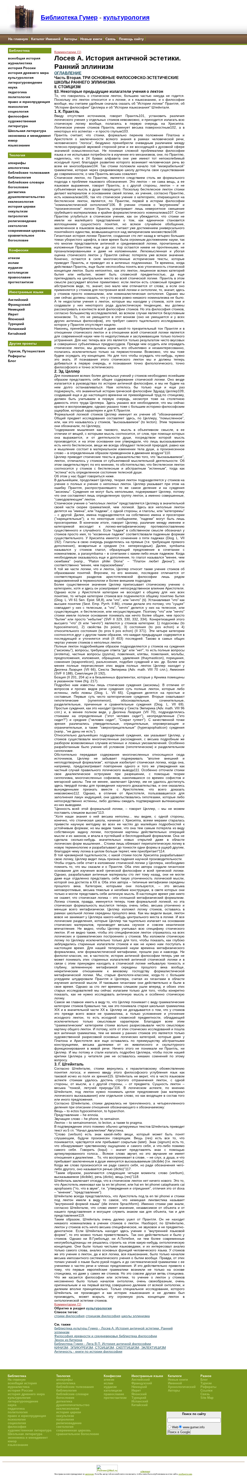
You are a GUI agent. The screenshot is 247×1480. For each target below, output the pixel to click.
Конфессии (18, 250)
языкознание (19, 145)
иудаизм (15, 267)
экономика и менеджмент (29, 136)
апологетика (18, 168)
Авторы (70, 39)
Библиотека (19, 50)
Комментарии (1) (67, 52)
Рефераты (17, 356)
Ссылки (206, 1390)
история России (22, 68)
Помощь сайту (131, 39)
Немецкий (16, 309)
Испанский (17, 329)
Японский (16, 319)
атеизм (14, 258)
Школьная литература (27, 131)
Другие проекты (23, 343)
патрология (18, 216)
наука (12, 87)
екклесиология (21, 201)
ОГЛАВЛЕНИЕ (68, 73)
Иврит (13, 314)
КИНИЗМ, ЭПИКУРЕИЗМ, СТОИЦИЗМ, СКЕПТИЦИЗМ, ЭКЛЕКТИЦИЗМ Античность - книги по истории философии (110, 1349)
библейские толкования (28, 172)
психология (18, 107)
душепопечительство (26, 197)
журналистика (20, 63)
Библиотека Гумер (69, 17)
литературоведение (25, 82)
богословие (18, 187)
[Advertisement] (29, 444)
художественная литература (29, 1430)
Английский (18, 300)
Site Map (206, 1398)
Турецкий (16, 324)
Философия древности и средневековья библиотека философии (105, 1336)
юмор (13, 140)
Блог (12, 361)
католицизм (18, 272)
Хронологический (182, 1387)
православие (19, 277)
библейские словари (26, 182)
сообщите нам (185, 1474)
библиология (19, 177)
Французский (19, 304)
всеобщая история (24, 58)
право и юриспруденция (29, 102)
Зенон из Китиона (68, 1340)
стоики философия (69, 1316)
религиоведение (22, 221)
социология (18, 111)
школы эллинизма (135, 1316)
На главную (18, 39)
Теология (17, 155)
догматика (17, 192)
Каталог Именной (46, 39)
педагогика (17, 92)
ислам (13, 263)
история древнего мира (28, 73)
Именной (175, 1383)
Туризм (206, 1383)
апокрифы (17, 163)
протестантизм (20, 282)
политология (19, 97)
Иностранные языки (26, 292)
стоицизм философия (103, 1316)
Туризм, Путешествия (26, 351)
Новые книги (91, 39)
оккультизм (17, 211)
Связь (110, 39)
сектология (17, 226)
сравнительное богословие (77, 1434)
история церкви (21, 206)
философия (18, 116)
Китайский (17, 333)
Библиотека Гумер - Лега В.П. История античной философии (102, 1344)
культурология (126, 17)
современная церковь (27, 230)
